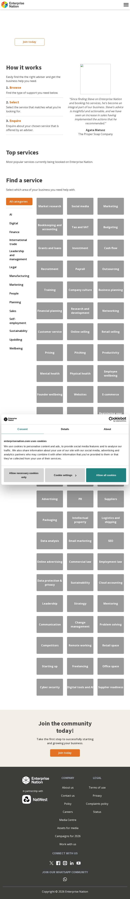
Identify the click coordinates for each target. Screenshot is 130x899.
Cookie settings (63, 475)
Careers (68, 812)
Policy (67, 804)
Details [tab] (65, 428)
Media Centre (67, 820)
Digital (13, 223)
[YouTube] (79, 863)
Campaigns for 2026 (68, 836)
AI (10, 214)
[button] (126, 4)
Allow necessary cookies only (23, 475)
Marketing (16, 285)
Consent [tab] (22, 428)
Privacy (97, 795)
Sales (12, 311)
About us (68, 787)
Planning (15, 302)
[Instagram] (65, 863)
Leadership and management (18, 255)
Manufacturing (19, 276)
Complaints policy (97, 804)
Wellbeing (16, 348)
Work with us (67, 844)
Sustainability (18, 331)
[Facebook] (58, 863)
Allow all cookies (106, 475)
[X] (51, 863)
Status (97, 812)
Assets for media (67, 828)
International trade (18, 242)
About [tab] (107, 428)
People (14, 293)
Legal (12, 267)
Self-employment (17, 321)
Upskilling (15, 339)
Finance (14, 232)
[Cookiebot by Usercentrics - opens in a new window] (111, 419)
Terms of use (97, 787)
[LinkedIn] (72, 863)
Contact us (68, 795)
